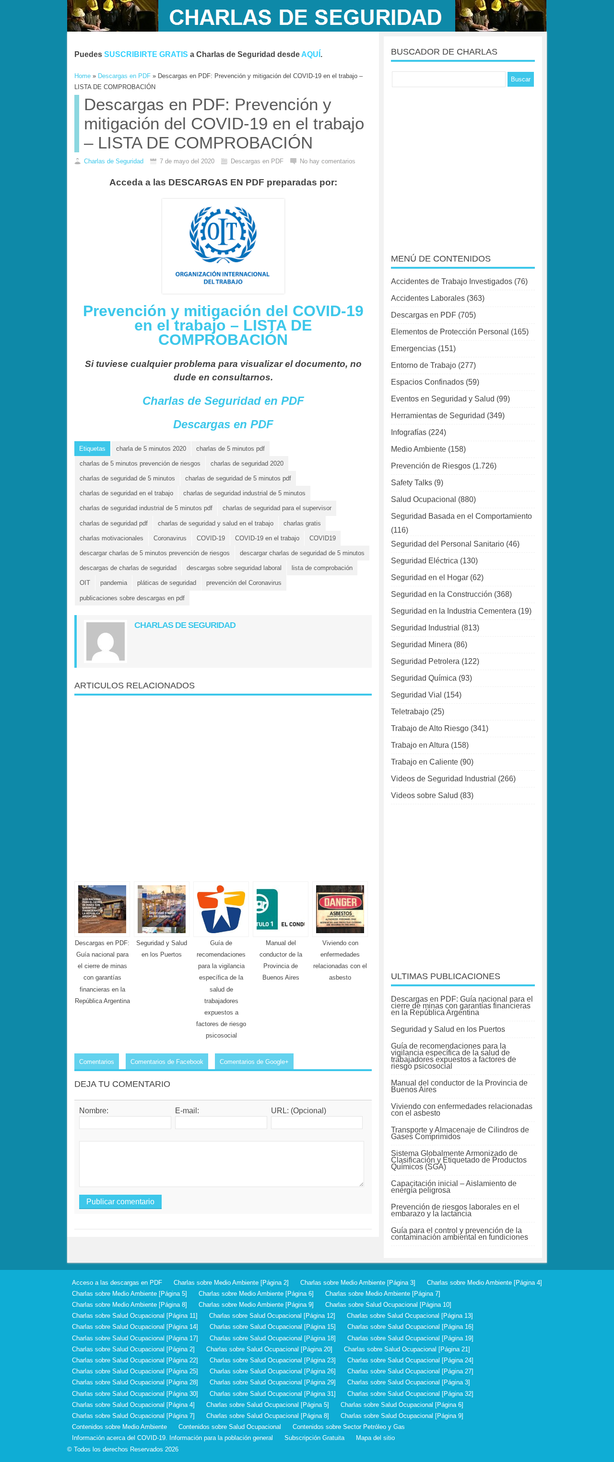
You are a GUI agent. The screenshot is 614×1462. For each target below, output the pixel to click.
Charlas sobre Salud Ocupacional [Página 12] (272, 1315)
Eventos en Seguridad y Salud (443, 399)
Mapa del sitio (375, 1437)
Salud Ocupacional (423, 499)
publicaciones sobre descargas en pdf (132, 598)
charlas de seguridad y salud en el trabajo (215, 523)
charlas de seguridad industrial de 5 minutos (244, 493)
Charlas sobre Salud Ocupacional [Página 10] (388, 1304)
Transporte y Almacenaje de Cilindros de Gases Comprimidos (460, 1133)
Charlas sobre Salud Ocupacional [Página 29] (273, 1382)
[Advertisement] (223, 785)
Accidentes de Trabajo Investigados (451, 281)
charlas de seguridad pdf (114, 523)
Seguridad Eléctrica (424, 561)
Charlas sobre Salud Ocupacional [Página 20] (269, 1349)
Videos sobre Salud (424, 795)
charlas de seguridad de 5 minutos (127, 478)
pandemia (113, 582)
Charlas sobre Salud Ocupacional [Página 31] (273, 1393)
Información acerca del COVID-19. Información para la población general (172, 1437)
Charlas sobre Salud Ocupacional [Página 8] (267, 1415)
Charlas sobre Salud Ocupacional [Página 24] (410, 1360)
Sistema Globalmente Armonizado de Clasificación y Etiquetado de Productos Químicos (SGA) (459, 1160)
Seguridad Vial (416, 695)
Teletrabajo (410, 712)
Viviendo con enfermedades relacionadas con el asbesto (461, 1109)
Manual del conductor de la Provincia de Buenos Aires (459, 1086)
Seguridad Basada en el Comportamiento (461, 516)
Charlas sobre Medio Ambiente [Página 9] (256, 1304)
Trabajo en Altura (420, 745)
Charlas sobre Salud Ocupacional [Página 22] (135, 1360)
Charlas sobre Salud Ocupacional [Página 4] (133, 1404)
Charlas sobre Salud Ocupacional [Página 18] (273, 1338)
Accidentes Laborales (428, 298)
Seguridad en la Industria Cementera (453, 611)
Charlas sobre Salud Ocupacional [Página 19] (410, 1338)
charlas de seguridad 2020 (247, 463)
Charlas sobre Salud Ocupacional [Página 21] (407, 1349)
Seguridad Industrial (425, 628)
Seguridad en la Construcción (441, 594)
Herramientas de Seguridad (438, 415)
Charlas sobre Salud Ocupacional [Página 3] (408, 1382)
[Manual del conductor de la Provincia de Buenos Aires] (280, 909)
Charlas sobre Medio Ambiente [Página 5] (129, 1293)
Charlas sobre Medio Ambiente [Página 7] (382, 1293)
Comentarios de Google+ (254, 1061)
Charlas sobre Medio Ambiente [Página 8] (129, 1304)
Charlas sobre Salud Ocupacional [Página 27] (410, 1371)
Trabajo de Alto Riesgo (430, 728)
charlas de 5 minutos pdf (230, 448)
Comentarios (96, 1061)
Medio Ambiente (418, 449)
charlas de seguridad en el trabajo (126, 493)
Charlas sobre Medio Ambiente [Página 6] (256, 1293)
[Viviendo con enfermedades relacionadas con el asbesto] (340, 909)
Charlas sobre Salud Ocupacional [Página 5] (267, 1404)
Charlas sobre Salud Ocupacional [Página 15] (273, 1326)
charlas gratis (302, 523)
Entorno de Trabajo (423, 365)
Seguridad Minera (421, 644)
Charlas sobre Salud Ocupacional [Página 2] (133, 1349)
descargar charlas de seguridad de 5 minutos (302, 553)
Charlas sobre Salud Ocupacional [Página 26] (273, 1371)
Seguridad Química (424, 678)
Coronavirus (170, 538)
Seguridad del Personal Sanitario (447, 544)
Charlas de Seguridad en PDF (223, 400)
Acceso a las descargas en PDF (117, 1282)
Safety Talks (411, 483)
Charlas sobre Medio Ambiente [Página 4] (484, 1282)
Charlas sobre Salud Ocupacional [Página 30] (135, 1393)
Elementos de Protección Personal (450, 332)
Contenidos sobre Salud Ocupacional (229, 1426)
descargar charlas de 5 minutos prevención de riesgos (155, 553)
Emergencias (413, 348)
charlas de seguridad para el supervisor (277, 508)
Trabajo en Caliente (424, 762)
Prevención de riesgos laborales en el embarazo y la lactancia (455, 1210)
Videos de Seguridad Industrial (443, 779)
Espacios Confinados (427, 382)
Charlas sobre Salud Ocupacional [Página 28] (135, 1382)
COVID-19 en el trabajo (267, 538)
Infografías (408, 432)
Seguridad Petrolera (425, 661)
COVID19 (322, 538)
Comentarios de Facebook (166, 1061)
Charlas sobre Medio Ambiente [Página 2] (231, 1282)
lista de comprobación (322, 567)
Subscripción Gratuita (314, 1437)
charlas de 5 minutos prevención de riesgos (140, 463)
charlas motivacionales (111, 538)
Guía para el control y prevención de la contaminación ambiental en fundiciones (459, 1233)
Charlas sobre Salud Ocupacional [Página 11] (135, 1315)
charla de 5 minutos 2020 (151, 448)
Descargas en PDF (223, 424)
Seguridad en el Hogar (429, 577)
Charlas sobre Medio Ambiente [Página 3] (357, 1282)
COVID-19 (211, 538)
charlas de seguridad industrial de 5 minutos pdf (146, 508)
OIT (85, 582)
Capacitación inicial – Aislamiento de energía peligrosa (454, 1186)
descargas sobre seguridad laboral (234, 567)
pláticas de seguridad (166, 582)
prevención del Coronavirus (244, 582)
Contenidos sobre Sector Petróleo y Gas (349, 1426)
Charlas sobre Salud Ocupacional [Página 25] (135, 1371)
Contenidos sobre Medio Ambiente (119, 1426)
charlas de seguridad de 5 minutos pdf (238, 478)
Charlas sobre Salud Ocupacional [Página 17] (135, 1338)
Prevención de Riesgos (431, 466)
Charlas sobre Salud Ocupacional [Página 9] (402, 1415)
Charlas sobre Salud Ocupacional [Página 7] (133, 1415)
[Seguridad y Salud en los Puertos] (161, 909)
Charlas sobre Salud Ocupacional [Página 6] (402, 1404)
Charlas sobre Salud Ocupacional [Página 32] (410, 1393)
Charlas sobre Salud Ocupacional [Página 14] (135, 1326)
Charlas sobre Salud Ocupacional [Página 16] (410, 1326)
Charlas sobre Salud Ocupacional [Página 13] (410, 1315)
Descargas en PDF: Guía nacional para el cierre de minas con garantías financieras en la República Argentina (462, 1006)
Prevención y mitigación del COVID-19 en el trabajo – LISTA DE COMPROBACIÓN (223, 325)
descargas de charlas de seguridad (128, 567)
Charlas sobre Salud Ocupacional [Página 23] (273, 1360)
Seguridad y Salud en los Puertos (448, 1029)
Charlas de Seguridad (113, 161)
